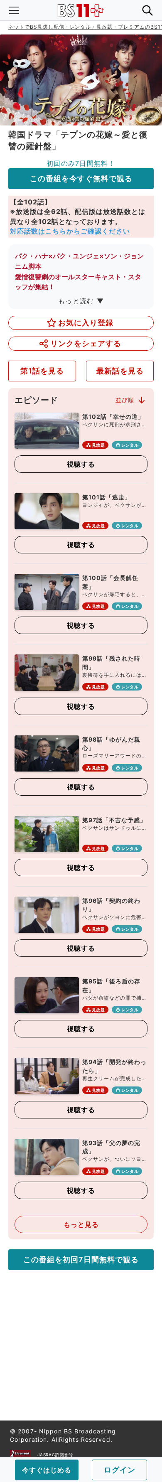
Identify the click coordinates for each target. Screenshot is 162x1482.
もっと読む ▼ (81, 301)
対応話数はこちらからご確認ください (70, 231)
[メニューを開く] (14, 10)
